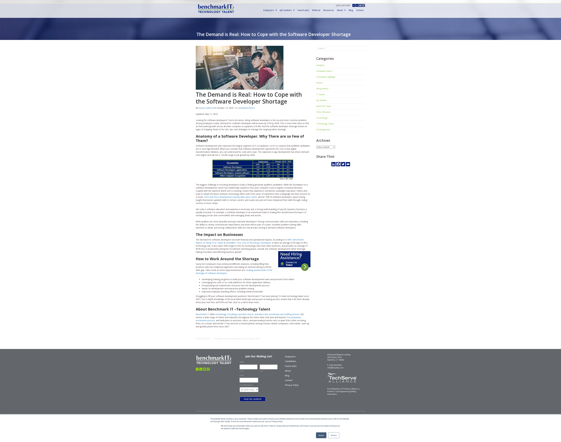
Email (243, 375)
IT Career (320, 94)
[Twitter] (343, 164)
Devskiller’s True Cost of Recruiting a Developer (248, 242)
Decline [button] (334, 435)
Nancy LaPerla (206, 107)
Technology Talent (251, 338)
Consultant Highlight (325, 76)
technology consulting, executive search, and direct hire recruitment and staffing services (258, 314)
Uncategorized (323, 129)
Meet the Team (323, 106)
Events (319, 82)
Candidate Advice (246, 107)
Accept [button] (321, 435)
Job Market (321, 100)
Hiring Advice (236, 338)
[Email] (348, 164)
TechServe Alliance (350, 389)
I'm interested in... (248, 385)
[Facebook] (338, 164)
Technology (321, 117)
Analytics (320, 65)
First (242, 371)
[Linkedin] (333, 164)
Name (243, 362)
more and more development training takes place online (230, 197)
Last (261, 371)
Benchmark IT (202, 314)
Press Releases (323, 112)
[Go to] (197, 369)
